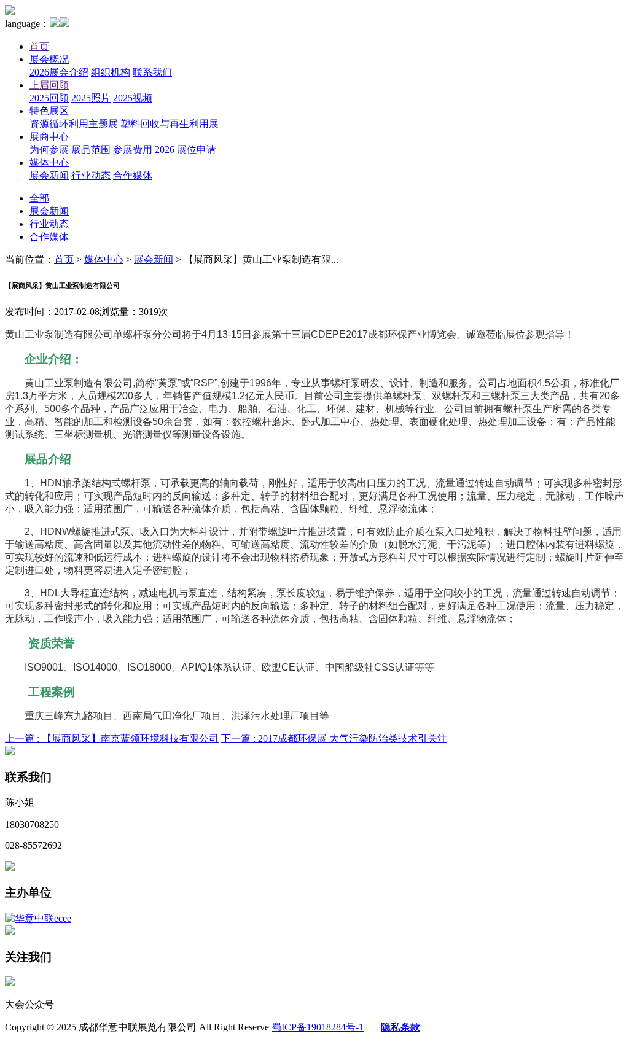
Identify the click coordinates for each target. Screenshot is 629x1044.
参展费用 (132, 149)
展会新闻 (49, 175)
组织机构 (110, 72)
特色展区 (49, 111)
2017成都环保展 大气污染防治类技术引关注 (334, 738)
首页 (39, 46)
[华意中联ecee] (38, 918)
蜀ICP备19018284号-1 (318, 1027)
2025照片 (91, 98)
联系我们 (152, 72)
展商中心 (49, 136)
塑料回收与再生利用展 (169, 124)
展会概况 (49, 59)
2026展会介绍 (58, 72)
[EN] (64, 23)
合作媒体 (132, 175)
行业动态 (91, 175)
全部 (39, 198)
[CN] (55, 23)
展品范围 (91, 149)
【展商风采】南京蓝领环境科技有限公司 (112, 738)
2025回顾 (49, 98)
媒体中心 (49, 162)
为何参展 (49, 149)
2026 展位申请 (185, 149)
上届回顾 (49, 85)
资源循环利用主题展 (73, 124)
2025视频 (132, 98)
